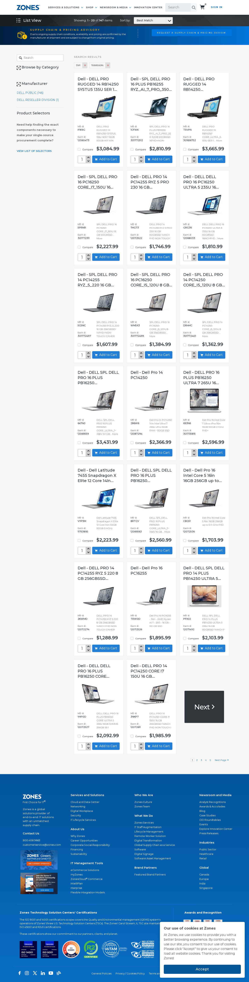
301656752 (189, 140)
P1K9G (81, 129)
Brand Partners (145, 867)
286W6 (135, 423)
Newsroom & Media (114, 7)
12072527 (83, 727)
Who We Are (143, 795)
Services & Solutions (64, 7)
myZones (76, 874)
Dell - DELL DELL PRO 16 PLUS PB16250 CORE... (94, 671)
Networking (78, 806)
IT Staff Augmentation (147, 827)
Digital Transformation (148, 840)
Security (76, 815)
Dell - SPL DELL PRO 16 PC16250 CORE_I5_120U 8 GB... (151, 279)
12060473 (83, 140)
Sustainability (79, 853)
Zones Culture (143, 802)
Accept (202, 969)
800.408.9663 (31, 840)
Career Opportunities (84, 840)
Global (204, 867)
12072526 (136, 629)
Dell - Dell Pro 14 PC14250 (147, 375)
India (202, 883)
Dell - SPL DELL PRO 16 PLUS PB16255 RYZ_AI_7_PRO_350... (151, 84)
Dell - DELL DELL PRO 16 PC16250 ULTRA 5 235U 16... (201, 182)
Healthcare (206, 853)
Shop (90, 7)
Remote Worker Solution (150, 836)
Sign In (216, 7)
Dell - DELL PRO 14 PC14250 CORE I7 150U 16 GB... (149, 671)
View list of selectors (34, 150)
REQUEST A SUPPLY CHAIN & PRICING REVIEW (191, 33)
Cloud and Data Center (85, 802)
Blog (202, 811)
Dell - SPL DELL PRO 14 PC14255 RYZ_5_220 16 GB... (97, 279)
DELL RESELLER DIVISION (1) (38, 100)
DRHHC (187, 325)
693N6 (187, 423)
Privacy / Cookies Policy (130, 973)
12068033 (189, 238)
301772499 (137, 335)
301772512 (137, 140)
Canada (204, 874)
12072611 (136, 727)
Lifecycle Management (148, 831)
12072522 (136, 238)
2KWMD (83, 618)
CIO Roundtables (210, 819)
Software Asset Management (152, 858)
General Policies (101, 973)
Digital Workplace (82, 811)
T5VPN (187, 129)
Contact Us (31, 833)
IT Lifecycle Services (83, 819)
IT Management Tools (87, 863)
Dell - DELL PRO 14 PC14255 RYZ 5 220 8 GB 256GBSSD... (98, 573)
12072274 (83, 629)
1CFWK (135, 129)
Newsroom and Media (215, 795)
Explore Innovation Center (215, 828)
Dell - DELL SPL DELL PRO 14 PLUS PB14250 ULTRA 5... (203, 573)
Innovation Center (148, 7)
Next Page (221, 760)
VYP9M (82, 521)
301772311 (83, 238)
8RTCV (135, 521)
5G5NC (82, 325)
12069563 (136, 531)
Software (140, 849)
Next (202, 706)
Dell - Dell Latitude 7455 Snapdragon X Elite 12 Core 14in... (97, 475)
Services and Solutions (87, 795)
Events (203, 824)
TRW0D (135, 618)
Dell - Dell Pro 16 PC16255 (146, 571)
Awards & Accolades (212, 806)
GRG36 (187, 227)
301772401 (189, 335)
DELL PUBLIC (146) (30, 93)
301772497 (84, 335)
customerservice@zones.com (39, 844)
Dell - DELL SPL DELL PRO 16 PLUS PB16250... (98, 377)
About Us (77, 829)
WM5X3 (135, 325)
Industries (206, 842)
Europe (204, 879)
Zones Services (144, 822)
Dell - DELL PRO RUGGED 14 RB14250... (199, 84)
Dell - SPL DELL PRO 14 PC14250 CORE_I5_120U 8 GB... (204, 279)
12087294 (136, 433)
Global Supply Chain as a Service (154, 845)
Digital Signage (143, 853)
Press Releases (208, 833)
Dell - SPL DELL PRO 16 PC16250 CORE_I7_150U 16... (97, 182)
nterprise (76, 888)
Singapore (206, 888)
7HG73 (135, 227)
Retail (203, 858)
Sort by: (136, 20)
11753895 (83, 531)
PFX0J (187, 618)
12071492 (188, 629)
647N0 (81, 423)
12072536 (189, 531)
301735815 (189, 433)
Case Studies (207, 815)
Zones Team (142, 806)
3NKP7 (135, 716)
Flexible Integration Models (88, 892)
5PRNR (82, 227)
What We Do (143, 815)
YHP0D (82, 716)
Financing (77, 849)
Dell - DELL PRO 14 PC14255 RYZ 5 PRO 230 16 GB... (150, 182)
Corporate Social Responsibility (90, 845)
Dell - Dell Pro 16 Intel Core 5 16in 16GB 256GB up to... (202, 475)
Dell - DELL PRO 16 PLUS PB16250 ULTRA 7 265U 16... (201, 377)
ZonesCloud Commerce (87, 879)
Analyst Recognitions (212, 802)
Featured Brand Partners (150, 874)
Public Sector (207, 849)
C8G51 (187, 521)
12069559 (83, 433)
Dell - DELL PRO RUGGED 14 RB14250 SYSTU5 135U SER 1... (98, 84)
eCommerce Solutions (85, 870)
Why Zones (78, 836)
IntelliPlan (77, 883)
